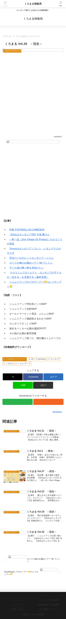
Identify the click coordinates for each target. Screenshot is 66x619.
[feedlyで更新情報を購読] (17, 402)
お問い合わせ (17, 609)
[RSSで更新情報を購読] (48, 402)
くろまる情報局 (33, 3)
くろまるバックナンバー (16, 359)
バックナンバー (17, 604)
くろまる (9, 363)
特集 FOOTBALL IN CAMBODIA (27, 229)
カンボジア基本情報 (49, 600)
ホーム (17, 600)
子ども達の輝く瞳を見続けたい (26, 267)
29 (32, 359)
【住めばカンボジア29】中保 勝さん (29, 234)
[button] (43, 385)
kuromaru (42, 359)
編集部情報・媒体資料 (49, 604)
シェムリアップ (24, 363)
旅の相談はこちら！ (49, 609)
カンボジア (55, 359)
